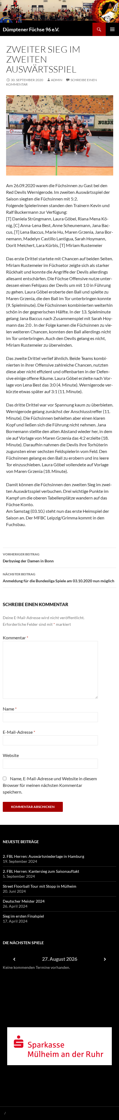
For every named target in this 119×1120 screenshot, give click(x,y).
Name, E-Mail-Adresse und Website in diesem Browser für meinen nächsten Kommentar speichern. (50, 785)
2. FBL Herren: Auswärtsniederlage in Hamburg (43, 856)
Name (10, 708)
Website (11, 755)
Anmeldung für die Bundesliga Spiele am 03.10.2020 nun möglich (58, 577)
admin (56, 80)
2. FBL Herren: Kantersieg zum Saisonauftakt (41, 871)
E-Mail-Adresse (19, 732)
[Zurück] (14, 959)
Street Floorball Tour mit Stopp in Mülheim (39, 886)
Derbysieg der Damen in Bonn (28, 557)
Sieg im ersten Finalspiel (23, 916)
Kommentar (15, 637)
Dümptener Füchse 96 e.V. (31, 29)
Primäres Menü (112, 29)
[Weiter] (105, 959)
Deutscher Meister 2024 (24, 901)
